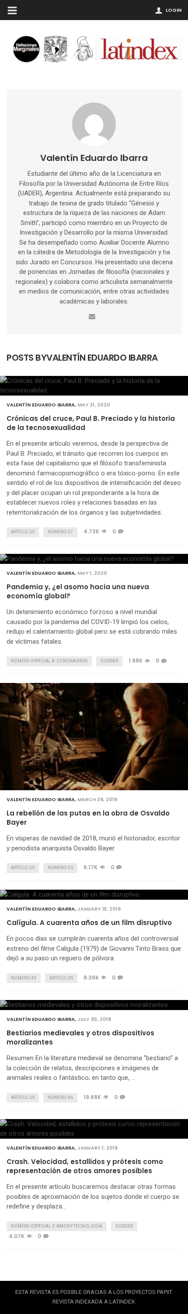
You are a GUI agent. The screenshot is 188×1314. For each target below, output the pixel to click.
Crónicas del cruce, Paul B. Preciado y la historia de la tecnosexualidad (91, 423)
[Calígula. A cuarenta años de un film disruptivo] (94, 895)
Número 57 (60, 531)
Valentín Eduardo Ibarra (94, 158)
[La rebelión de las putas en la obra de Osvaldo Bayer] (94, 736)
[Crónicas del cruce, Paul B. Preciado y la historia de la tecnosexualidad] (94, 386)
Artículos (23, 531)
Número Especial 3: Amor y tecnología (56, 1226)
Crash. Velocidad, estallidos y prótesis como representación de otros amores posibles (85, 1166)
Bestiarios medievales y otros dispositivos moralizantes (80, 1037)
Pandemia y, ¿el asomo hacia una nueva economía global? (78, 591)
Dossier (109, 661)
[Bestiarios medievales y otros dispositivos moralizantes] (94, 1005)
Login (173, 10)
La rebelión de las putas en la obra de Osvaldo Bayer (88, 818)
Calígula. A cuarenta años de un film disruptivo (89, 922)
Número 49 (23, 978)
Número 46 (60, 1097)
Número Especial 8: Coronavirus (49, 661)
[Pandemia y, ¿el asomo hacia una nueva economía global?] (94, 559)
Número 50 (60, 867)
